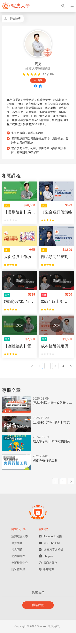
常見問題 (16, 549)
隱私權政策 (18, 569)
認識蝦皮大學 (19, 536)
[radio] (23, 74)
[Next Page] (71, 366)
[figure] (16, 5)
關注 (38, 80)
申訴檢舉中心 (19, 562)
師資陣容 (16, 542)
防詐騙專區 (18, 556)
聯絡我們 (38, 605)
